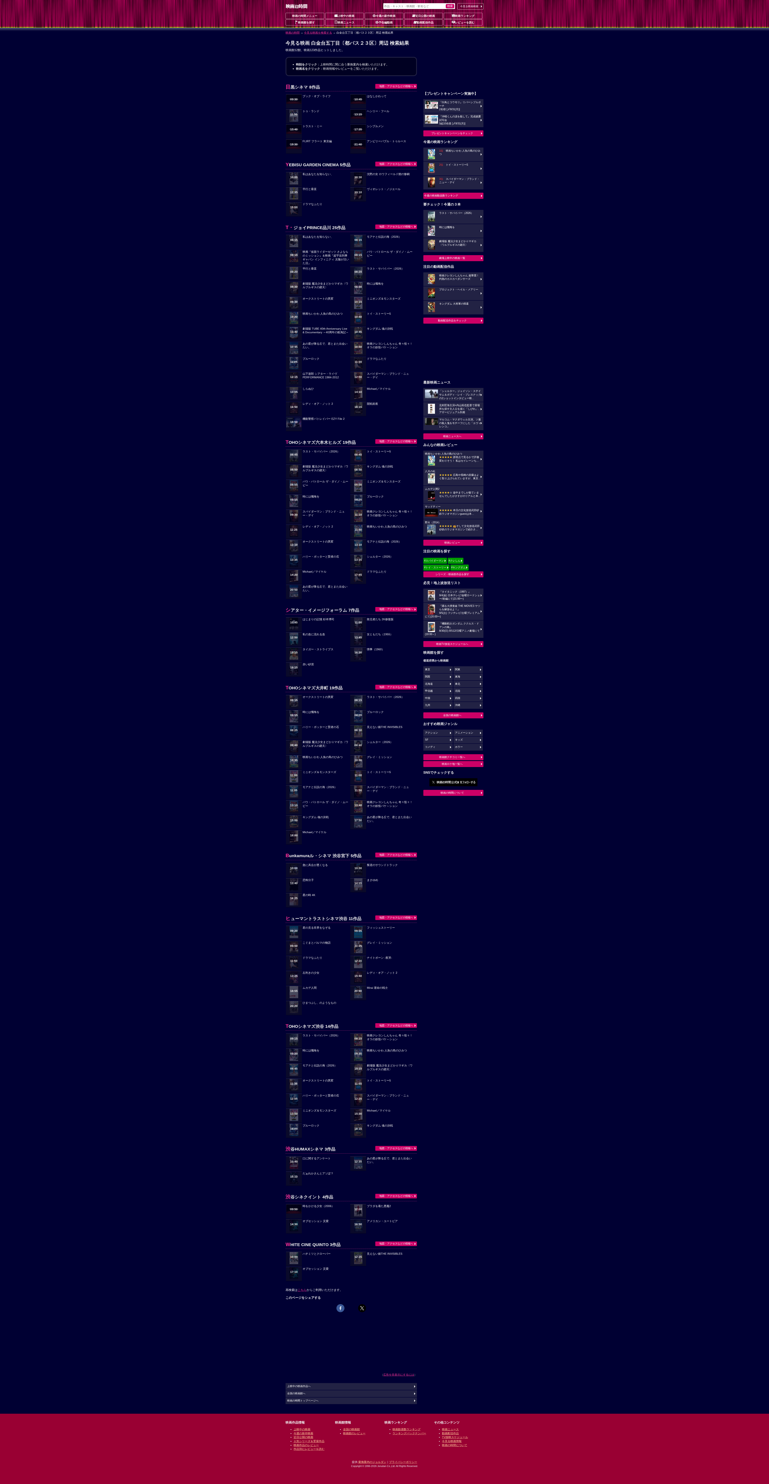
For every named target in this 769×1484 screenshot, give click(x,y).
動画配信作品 (425, 22)
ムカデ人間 (310, 987)
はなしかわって (377, 96)
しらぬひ (308, 388)
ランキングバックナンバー (409, 1433)
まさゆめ (372, 880)
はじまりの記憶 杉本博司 (318, 619)
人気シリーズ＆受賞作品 (309, 1441)
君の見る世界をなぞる (317, 927)
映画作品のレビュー (306, 1445)
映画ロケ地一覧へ (452, 763)
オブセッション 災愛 (316, 1221)
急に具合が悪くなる (315, 865)
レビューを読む (465, 22)
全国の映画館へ (452, 715)
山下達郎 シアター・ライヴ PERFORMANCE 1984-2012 (321, 375)
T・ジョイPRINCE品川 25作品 (315, 227)
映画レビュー (452, 542)
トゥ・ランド (311, 111)
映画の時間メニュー (304, 15)
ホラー (459, 747)
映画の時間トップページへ (302, 1400)
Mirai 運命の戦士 (377, 987)
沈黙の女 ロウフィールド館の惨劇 (388, 174)
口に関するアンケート (317, 1158)
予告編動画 (386, 22)
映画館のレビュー (354, 1433)
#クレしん (454, 560)
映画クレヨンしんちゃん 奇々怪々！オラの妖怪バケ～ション (390, 345)
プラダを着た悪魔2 (379, 1206)
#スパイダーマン (434, 560)
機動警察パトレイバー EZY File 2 (324, 418)
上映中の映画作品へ (299, 1386)
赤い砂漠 (308, 664)
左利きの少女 (311, 972)
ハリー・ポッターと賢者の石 (321, 556)
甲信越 (429, 691)
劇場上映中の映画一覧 (452, 258)
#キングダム (458, 567)
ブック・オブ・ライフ (317, 96)
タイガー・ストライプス (318, 649)
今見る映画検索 (469, 6)
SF (426, 739)
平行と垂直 (310, 189)
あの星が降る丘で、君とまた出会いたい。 (325, 345)
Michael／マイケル (379, 388)
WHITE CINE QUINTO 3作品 (313, 1244)
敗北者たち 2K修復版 (380, 619)
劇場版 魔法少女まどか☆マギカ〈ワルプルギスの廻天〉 (325, 285)
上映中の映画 (346, 15)
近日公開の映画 (425, 15)
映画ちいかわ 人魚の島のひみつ (323, 313)
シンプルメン (375, 126)
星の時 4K (309, 895)
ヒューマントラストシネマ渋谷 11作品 (323, 918)
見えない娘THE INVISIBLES (384, 727)
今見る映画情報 (452, 1441)
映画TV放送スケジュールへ (452, 643)
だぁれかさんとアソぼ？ (318, 1173)
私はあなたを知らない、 (318, 174)
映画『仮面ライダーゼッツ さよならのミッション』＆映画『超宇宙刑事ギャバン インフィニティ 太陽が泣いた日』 (326, 257)
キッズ (459, 739)
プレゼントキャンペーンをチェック (452, 133)
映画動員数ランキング (407, 1429)
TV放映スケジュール (455, 1437)
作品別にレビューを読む (309, 1449)
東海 (457, 676)
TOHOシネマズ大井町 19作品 (314, 688)
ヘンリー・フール (378, 111)
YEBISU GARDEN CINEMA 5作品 (318, 164)
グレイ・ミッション (379, 757)
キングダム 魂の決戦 (380, 328)
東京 (427, 669)
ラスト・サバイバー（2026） (385, 268)
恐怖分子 (308, 880)
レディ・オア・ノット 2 (318, 403)
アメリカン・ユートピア (382, 1221)
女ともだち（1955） (380, 634)
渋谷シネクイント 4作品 (309, 1197)
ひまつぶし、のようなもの (319, 1002)
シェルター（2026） (380, 556)
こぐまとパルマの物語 (317, 942)
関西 (427, 676)
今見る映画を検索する (318, 32)
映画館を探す (306, 22)
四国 (457, 698)
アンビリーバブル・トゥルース (386, 141)
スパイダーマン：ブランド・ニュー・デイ (388, 375)
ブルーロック (311, 358)
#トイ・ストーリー (435, 567)
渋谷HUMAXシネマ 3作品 (310, 1149)
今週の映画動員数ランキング (441, 195)
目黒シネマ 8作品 (303, 87)
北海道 (429, 684)
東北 (457, 684)
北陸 (457, 691)
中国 (427, 698)
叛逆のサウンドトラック (382, 865)
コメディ (430, 747)
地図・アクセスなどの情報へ (396, 86)
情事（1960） (375, 649)
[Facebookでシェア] (340, 1308)
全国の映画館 (351, 1429)
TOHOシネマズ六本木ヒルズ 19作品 (321, 442)
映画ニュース (346, 22)
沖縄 (457, 705)
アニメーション (464, 732)
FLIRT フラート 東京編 (317, 141)
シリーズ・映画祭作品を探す (452, 574)
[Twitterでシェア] (362, 1308)
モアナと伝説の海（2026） (384, 236)
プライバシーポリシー (403, 1462)
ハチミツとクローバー (317, 1253)
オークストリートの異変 (318, 298)
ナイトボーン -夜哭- (379, 957)
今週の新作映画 (386, 15)
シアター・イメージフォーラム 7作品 (322, 610)
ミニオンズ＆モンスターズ (384, 298)
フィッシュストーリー (381, 927)
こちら (302, 1290)
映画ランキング (465, 15)
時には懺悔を (375, 283)
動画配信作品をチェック (452, 320)
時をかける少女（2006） (318, 1206)
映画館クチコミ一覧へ (452, 757)
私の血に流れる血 (314, 634)
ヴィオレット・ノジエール (384, 189)
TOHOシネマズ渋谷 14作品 (312, 1026)
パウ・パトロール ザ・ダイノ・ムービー (390, 253)
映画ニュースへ (452, 436)
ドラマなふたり (312, 204)
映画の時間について (452, 792)
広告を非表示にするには (398, 1374)
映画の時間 (293, 32)
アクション (431, 732)
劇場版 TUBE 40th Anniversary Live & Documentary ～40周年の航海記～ (326, 330)
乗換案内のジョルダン (372, 1462)
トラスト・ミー (312, 126)
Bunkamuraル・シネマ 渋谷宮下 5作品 (323, 855)
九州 (427, 705)
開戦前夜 (372, 403)
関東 (457, 669)
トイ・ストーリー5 (379, 313)
